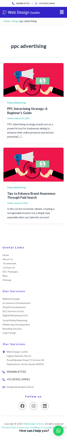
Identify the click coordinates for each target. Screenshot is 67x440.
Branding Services (12, 328)
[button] (61, 12)
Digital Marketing (16, 102)
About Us (8, 259)
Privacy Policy (9, 427)
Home (6, 21)
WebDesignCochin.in (33, 423)
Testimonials (9, 263)
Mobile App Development (16, 324)
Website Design (11, 298)
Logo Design (9, 332)
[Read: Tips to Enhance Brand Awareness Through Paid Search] (33, 164)
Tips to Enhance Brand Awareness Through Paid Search (31, 195)
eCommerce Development (17, 302)
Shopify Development (14, 307)
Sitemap (7, 279)
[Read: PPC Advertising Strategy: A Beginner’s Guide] (33, 79)
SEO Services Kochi (13, 311)
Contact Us (9, 267)
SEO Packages (10, 271)
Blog (15, 21)
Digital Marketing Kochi (15, 315)
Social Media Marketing (15, 320)
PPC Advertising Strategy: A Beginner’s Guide (27, 111)
